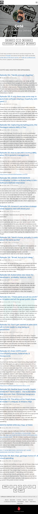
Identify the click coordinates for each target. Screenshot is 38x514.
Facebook (28, 40)
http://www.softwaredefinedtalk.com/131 (13, 174)
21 (24, 486)
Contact (19, 499)
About (6, 499)
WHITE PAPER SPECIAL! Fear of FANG (16, 425)
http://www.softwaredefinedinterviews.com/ (15, 385)
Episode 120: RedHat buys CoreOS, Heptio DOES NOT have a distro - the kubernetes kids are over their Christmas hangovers (18, 391)
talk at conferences (28, 57)
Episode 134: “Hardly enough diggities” (17, 75)
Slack (26, 501)
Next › (21, 490)
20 (20, 486)
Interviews (33, 501)
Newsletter (20, 501)
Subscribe (20, 503)
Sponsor (30, 499)
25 (15, 490)
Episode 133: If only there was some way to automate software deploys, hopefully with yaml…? (18, 98)
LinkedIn (31, 43)
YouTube (21, 43)
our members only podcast (21, 433)
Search (25, 499)
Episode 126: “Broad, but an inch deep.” (17, 257)
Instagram (8, 43)
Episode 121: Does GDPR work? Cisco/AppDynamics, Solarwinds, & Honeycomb (15, 353)
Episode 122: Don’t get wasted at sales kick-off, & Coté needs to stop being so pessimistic (18, 327)
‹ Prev (5, 486)
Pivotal (8, 55)
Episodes (12, 499)
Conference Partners (10, 501)
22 (29, 486)
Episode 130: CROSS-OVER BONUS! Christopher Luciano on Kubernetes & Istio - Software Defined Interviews (19, 180)
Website (11, 40)
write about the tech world (9, 57)
